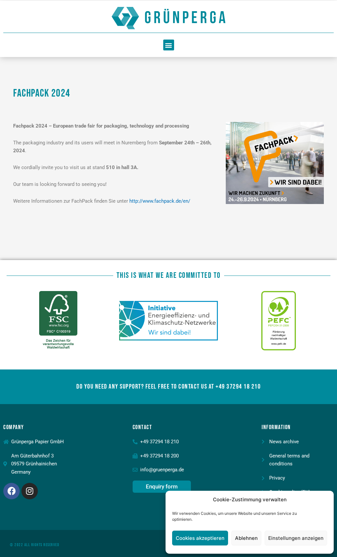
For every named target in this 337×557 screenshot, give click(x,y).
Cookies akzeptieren (200, 538)
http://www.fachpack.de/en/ (159, 201)
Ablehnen (246, 538)
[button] (168, 45)
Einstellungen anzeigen (296, 538)
